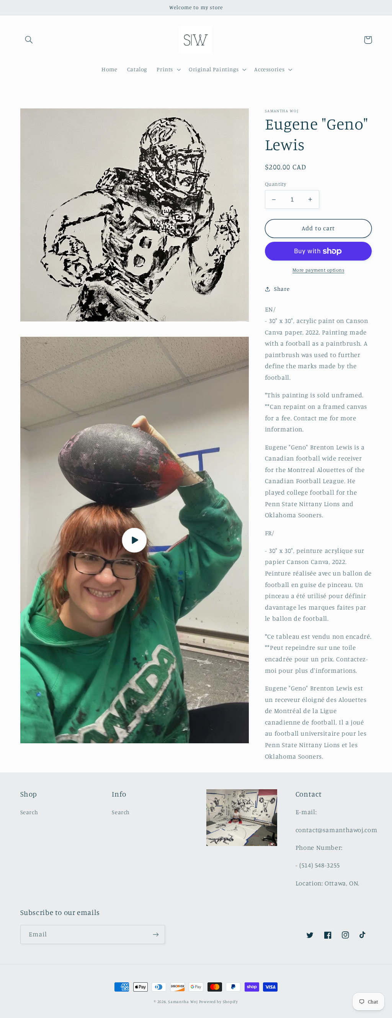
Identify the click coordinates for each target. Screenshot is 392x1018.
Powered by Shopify (218, 1001)
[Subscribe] (155, 934)
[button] (29, 40)
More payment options (318, 270)
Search (29, 812)
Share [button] (281, 288)
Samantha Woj (183, 1001)
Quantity (275, 184)
